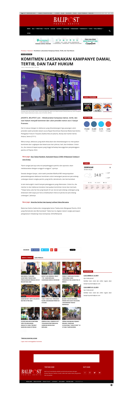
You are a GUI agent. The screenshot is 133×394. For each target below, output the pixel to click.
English (91, 13)
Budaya (24, 296)
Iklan (62, 13)
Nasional (30, 50)
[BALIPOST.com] (66, 20)
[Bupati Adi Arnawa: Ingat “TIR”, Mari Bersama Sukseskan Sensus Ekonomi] (51, 268)
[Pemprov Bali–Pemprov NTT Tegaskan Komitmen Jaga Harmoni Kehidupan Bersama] (51, 313)
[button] (109, 31)
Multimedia (98, 28)
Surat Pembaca (82, 13)
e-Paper (57, 13)
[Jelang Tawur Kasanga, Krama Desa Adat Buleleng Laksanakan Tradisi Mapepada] (71, 290)
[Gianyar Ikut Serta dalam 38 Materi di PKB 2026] (30, 290)
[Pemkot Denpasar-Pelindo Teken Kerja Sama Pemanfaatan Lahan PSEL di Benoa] (71, 268)
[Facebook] (101, 13)
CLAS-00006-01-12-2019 (91, 287)
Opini (28, 33)
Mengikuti (94, 122)
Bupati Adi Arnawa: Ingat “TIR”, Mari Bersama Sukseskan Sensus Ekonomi (50, 278)
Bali (33, 28)
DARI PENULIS (39, 258)
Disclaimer (62, 381)
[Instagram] (104, 13)
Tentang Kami (69, 381)
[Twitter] (107, 13)
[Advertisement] (67, 6)
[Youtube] (110, 13)
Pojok (75, 13)
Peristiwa (39, 28)
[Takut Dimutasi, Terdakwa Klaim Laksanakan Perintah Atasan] (51, 290)
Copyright (54, 381)
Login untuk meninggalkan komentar (31, 341)
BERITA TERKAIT (27, 258)
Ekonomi (66, 28)
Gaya (90, 28)
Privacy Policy (46, 381)
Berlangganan (109, 122)
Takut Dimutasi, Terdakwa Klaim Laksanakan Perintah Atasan (51, 300)
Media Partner (37, 381)
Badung (44, 273)
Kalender (68, 13)
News (28, 28)
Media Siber (29, 381)
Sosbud (59, 28)
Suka (86, 122)
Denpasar (65, 273)
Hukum (53, 28)
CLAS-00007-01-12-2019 (91, 275)
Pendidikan (74, 28)
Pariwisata (83, 28)
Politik (47, 28)
